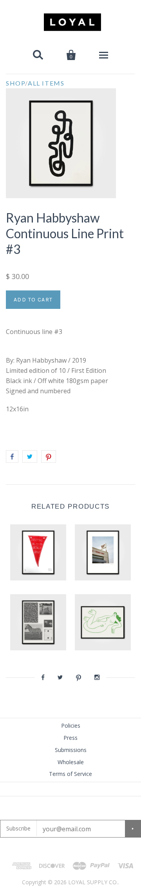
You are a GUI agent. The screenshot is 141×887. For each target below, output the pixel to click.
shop (15, 83)
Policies (70, 725)
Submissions (71, 750)
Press (70, 737)
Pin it (48, 456)
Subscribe (18, 828)
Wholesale (71, 762)
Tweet (29, 456)
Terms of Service (70, 773)
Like (12, 456)
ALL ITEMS (46, 83)
